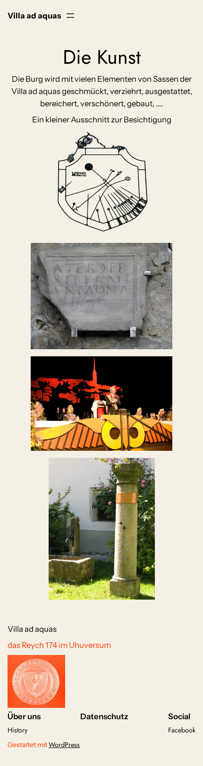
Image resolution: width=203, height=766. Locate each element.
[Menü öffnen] (70, 15)
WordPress (64, 744)
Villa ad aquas (34, 15)
